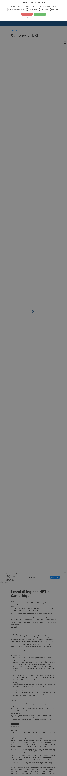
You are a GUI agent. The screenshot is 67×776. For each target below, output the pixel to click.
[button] (33, 18)
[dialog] (33, 10)
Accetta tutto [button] (40, 14)
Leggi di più (53, 6)
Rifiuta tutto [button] (27, 14)
